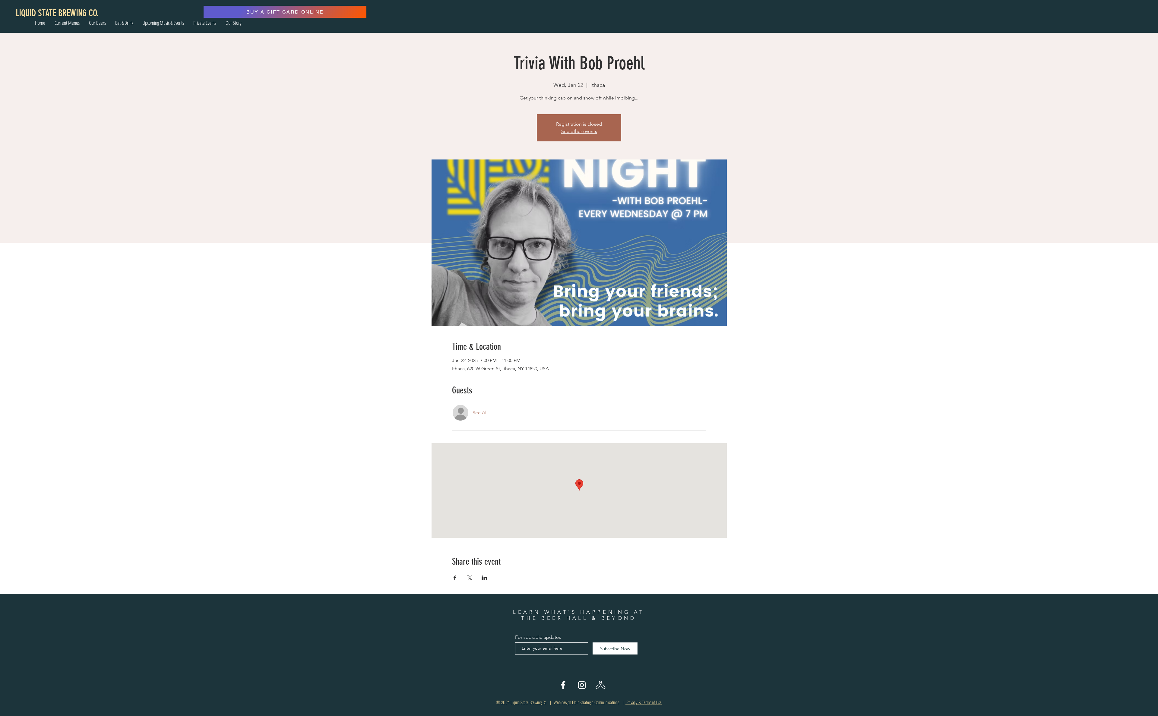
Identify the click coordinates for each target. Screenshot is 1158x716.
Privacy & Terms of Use (643, 702)
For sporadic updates (538, 637)
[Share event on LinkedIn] (484, 578)
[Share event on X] (470, 578)
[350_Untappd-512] (600, 685)
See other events (579, 131)
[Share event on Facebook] (455, 578)
